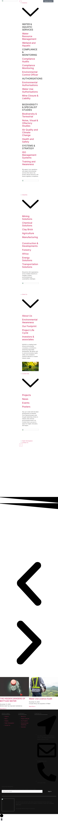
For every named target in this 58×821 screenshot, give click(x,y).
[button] (29, 584)
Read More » (3, 708)
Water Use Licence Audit (40, 698)
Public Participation (27, 441)
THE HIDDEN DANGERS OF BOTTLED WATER (12, 699)
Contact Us (25, 442)
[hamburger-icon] (20, 1)
